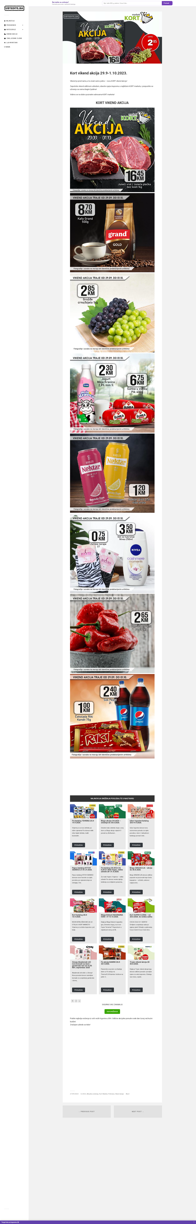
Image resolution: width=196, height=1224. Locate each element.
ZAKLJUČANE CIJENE (14, 38)
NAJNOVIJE (10, 21)
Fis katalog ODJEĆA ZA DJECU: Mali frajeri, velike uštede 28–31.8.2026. (112, 870)
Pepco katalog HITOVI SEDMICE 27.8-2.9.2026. (82, 869)
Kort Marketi (103, 1094)
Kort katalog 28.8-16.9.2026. (79, 916)
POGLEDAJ (78, 845)
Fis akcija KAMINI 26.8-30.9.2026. (110, 963)
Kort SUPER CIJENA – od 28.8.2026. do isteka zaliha (141, 916)
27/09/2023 (74, 1094)
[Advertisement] (112, 776)
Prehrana (111, 1094)
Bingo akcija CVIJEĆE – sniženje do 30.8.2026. (111, 822)
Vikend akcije (119, 1094)
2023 (84, 1094)
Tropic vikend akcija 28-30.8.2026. (140, 963)
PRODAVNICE (11, 25)
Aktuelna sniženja (92, 1094)
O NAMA (7, 47)
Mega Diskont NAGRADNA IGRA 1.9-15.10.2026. (112, 916)
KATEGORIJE (11, 29)
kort (128, 1094)
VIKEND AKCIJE (12, 34)
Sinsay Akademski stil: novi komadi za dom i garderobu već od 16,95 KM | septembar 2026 (82, 965)
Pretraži (166, 3)
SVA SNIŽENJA (112, 1011)
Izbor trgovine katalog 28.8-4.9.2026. (139, 822)
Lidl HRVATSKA (12, 42)
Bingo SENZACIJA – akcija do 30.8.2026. (141, 869)
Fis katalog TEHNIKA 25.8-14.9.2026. (83, 822)
